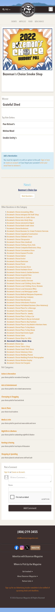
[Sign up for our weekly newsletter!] (35, 547)
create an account (12, 162)
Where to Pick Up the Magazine (27, 564)
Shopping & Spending (9, 454)
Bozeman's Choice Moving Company (20, 297)
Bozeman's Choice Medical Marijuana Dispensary (24, 294)
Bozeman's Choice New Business (19, 300)
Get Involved (27, 571)
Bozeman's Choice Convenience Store (20, 250)
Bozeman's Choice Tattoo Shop (18, 346)
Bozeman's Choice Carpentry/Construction (22, 234)
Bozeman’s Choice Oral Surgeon (18, 363)
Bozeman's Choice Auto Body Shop (20, 220)
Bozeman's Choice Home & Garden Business (23, 272)
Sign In (6, 472)
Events (14, 21)
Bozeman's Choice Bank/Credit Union (20, 226)
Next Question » (27, 196)
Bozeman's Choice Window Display (19, 360)
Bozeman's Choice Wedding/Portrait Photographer (25, 357)
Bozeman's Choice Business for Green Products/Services (27, 231)
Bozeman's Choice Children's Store (19, 237)
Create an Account (18, 472)
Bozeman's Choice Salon (16, 335)
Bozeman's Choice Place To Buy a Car (20, 316)
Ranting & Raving (7, 442)
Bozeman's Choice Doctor (16, 259)
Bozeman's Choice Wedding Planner (20, 355)
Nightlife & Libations (9, 431)
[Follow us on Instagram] (22, 547)
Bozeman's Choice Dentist (16, 256)
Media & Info (6, 419)
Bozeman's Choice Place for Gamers (20, 311)
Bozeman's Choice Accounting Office (20, 212)
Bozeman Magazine (27, 10)
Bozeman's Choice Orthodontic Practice (21, 302)
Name (10, 485)
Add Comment (30, 508)
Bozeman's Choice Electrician (17, 261)
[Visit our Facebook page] (16, 547)
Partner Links (27, 581)
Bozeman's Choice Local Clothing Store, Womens (25, 286)
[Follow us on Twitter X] (27, 547)
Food (30, 21)
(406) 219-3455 (27, 532)
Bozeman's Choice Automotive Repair (20, 223)
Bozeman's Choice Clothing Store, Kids (21, 245)
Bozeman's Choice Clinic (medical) (19, 242)
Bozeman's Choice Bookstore (17, 228)
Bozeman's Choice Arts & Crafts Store (21, 217)
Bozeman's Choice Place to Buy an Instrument (23, 319)
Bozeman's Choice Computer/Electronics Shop (24, 248)
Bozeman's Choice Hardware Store (19, 270)
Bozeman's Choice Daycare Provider (20, 253)
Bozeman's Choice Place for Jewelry (20, 313)
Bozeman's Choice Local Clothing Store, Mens (23, 283)
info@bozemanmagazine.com (27, 538)
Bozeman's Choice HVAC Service (19, 278)
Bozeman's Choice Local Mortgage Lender (22, 292)
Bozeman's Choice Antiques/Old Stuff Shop (23, 215)
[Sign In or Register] (51, 9)
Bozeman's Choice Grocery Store (19, 267)
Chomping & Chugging (10, 396)
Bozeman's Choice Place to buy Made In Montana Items (27, 324)
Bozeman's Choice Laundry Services (20, 281)
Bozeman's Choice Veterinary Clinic (19, 352)
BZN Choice (39, 21)
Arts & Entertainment (9, 385)
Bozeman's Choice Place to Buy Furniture (21, 322)
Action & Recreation (8, 373)
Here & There (6, 408)
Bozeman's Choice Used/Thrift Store (20, 349)
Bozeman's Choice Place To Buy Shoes (21, 330)
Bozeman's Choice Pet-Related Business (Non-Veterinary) (27, 305)
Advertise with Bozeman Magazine (27, 556)
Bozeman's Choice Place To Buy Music (21, 327)
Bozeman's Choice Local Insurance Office (21, 289)
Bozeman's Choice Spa (27, 190)
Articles (22, 21)
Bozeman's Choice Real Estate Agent (20, 333)
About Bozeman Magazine (27, 576)
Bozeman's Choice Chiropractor (18, 239)
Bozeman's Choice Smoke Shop (19, 341)
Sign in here (45, 160)
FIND (7, 9)
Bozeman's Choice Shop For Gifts (19, 338)
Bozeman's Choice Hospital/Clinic (19, 275)
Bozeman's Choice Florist (16, 264)
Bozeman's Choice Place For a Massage (21, 308)
